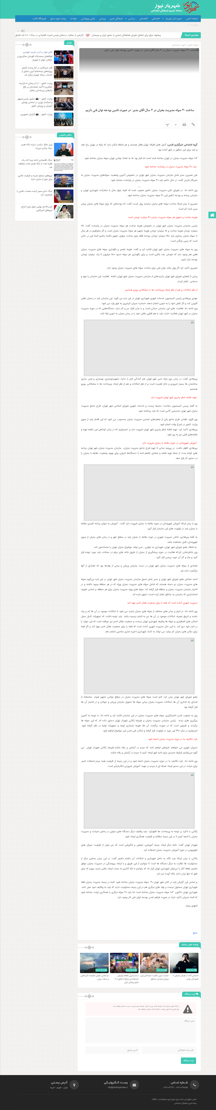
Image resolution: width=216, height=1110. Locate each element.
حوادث (73, 18)
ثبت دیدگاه (188, 1061)
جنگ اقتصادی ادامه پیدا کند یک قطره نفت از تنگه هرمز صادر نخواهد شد (35, 163)
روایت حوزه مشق (58, 18)
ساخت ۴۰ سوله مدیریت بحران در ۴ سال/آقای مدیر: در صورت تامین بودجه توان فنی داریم (140, 110)
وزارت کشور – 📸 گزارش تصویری (36, 114)
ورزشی (102, 18)
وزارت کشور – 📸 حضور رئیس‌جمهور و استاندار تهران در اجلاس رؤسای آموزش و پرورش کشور (34, 102)
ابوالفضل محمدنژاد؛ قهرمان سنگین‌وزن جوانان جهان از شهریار (34, 58)
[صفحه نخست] (212, 215)
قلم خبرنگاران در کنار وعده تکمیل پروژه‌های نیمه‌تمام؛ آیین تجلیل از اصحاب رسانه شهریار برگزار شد (36, 71)
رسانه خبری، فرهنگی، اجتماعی (185, 1103)
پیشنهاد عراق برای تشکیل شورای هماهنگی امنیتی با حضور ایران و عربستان (164, 35)
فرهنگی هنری (116, 18)
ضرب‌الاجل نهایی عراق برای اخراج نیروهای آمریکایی (36, 208)
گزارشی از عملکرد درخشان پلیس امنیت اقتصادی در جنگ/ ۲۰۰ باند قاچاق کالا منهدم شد (81, 35)
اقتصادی (143, 18)
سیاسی (131, 18)
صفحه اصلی (192, 18)
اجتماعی (156, 18)
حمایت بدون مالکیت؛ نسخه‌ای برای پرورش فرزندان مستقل (154, 977)
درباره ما (194, 25)
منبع (195, 933)
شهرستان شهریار (173, 18)
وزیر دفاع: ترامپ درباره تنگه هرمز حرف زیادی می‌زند (36, 146)
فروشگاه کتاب (39, 18)
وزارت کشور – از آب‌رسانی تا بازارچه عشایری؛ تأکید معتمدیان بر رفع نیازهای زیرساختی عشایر (35, 86)
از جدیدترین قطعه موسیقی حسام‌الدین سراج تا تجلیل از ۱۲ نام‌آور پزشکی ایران (126, 979)
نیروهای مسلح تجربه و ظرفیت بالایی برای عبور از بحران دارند (35, 177)
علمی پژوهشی (88, 18)
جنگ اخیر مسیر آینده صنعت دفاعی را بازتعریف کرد (34, 193)
